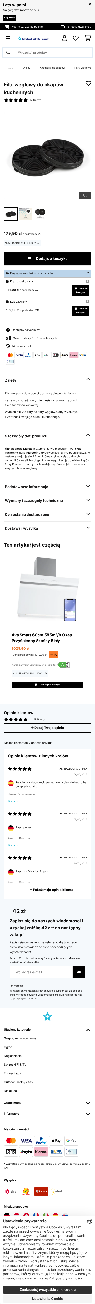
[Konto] (64, 38)
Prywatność (17, 985)
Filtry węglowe (82, 67)
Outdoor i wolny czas (18, 1082)
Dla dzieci (11, 1091)
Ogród (8, 1047)
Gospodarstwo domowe (20, 1038)
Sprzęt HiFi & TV (15, 1064)
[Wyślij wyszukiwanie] (8, 52)
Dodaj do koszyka (51, 258)
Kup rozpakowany (21, 281)
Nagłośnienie (13, 1056)
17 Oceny (35, 100)
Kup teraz (9, 17)
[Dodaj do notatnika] (88, 83)
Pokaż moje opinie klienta (52, 890)
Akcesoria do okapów (53, 67)
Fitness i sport (13, 1073)
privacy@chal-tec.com (26, 998)
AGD (11, 67)
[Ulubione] (76, 38)
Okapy (27, 67)
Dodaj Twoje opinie (49, 728)
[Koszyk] (88, 38)
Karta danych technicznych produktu (34, 664)
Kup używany (18, 301)
